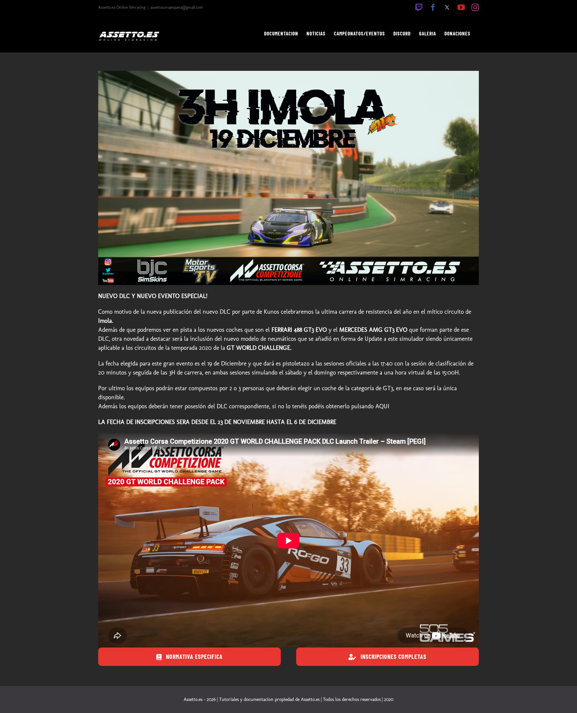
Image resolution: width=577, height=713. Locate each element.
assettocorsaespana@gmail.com (176, 7)
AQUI (382, 406)
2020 (388, 699)
